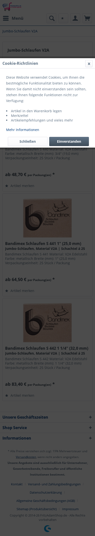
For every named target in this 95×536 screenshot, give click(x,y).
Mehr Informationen (22, 129)
